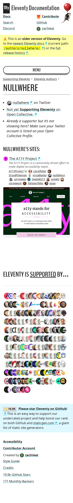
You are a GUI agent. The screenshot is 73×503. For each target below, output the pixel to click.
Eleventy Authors (45, 79)
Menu (36, 70)
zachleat (31, 455)
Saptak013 (38, 179)
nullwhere (21, 102)
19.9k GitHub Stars (17, 474)
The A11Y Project (23, 158)
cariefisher (39, 171)
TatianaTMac (35, 183)
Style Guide (11, 461)
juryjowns (20, 179)
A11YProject (16, 171)
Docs (7, 16)
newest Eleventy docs (28, 43)
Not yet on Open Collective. (33, 112)
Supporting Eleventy (16, 79)
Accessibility (12, 441)
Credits (8, 468)
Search (8, 22)
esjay (52, 183)
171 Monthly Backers (18, 481)
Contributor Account (19, 448)
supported (43, 274)
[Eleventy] (6, 8)
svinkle (55, 179)
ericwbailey (40, 175)
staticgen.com (43, 423)
